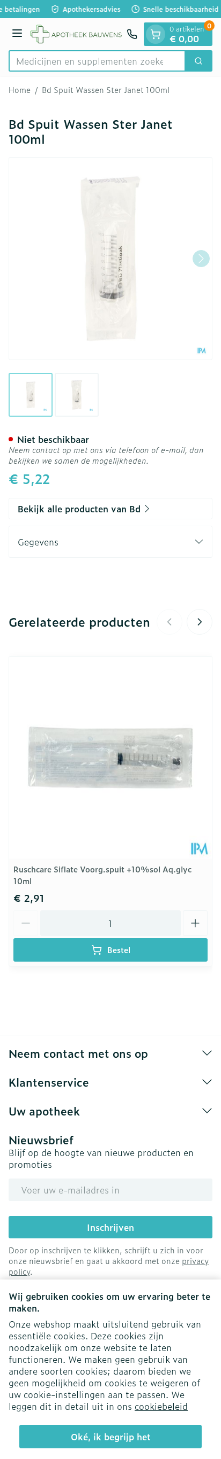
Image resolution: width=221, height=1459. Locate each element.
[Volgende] (201, 258)
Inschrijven (110, 1227)
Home (20, 89)
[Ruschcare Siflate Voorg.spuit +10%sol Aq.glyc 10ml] (110, 758)
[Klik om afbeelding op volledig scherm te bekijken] (110, 259)
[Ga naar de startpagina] (76, 34)
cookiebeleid (161, 1406)
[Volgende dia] (199, 622)
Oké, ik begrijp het (111, 1436)
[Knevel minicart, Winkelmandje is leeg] (155, 34)
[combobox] (97, 61)
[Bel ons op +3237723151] (132, 34)
